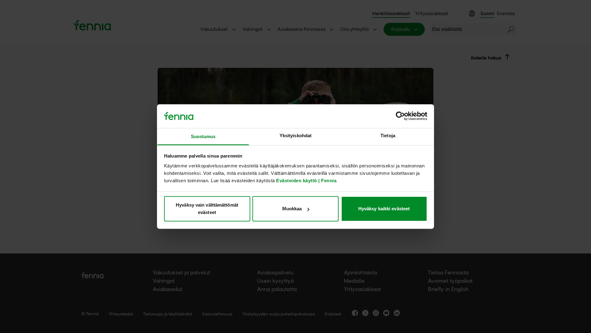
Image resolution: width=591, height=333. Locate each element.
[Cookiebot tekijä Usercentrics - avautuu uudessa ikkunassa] (400, 116)
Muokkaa (292, 208)
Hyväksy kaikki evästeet (384, 208)
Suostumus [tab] (203, 136)
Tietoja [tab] (387, 135)
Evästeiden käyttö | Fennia (306, 180)
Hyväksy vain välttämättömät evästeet (207, 208)
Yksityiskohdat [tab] (295, 135)
